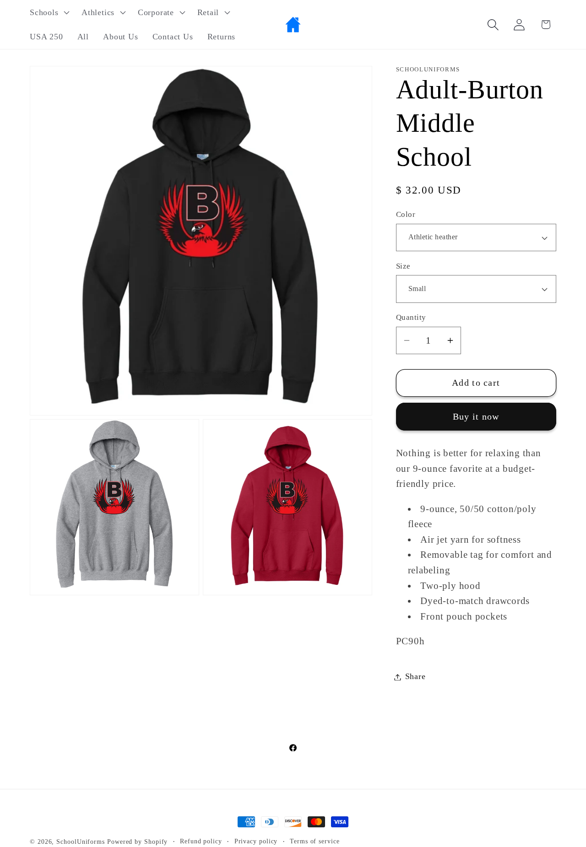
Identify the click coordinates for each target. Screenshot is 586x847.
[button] (48, 12)
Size (403, 266)
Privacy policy (256, 841)
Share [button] (415, 676)
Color (406, 214)
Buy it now (476, 416)
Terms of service (315, 841)
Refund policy (201, 841)
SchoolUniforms (80, 841)
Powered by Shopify (137, 841)
